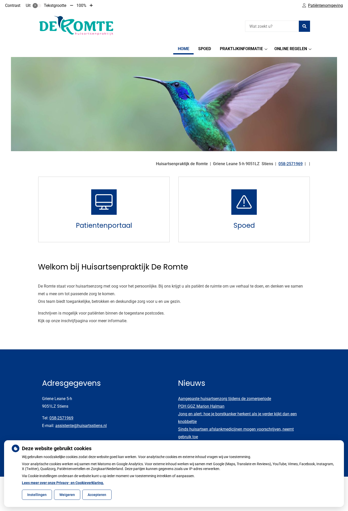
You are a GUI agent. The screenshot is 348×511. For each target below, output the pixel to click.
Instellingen (37, 495)
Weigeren (67, 495)
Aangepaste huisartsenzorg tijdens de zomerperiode (224, 398)
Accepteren (97, 495)
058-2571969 (61, 418)
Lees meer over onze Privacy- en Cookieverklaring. (63, 483)
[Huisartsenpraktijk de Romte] (76, 25)
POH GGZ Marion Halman (201, 406)
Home (183, 48)
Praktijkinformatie (241, 48)
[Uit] (37, 5)
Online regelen (290, 48)
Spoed (204, 48)
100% (81, 5)
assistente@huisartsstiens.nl (81, 425)
